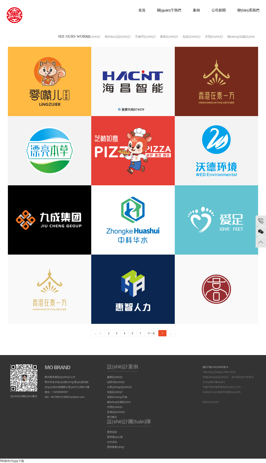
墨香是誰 (112, 431)
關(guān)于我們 (169, 10)
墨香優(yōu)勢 (115, 436)
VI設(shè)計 (93, 36)
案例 (196, 10)
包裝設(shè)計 (191, 36)
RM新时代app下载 (12, 461)
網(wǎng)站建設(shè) (241, 36)
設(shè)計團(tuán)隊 (129, 421)
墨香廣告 (226, 402)
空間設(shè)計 (214, 36)
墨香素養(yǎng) (115, 446)
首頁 (141, 10)
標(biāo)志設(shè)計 (118, 36)
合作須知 (112, 441)
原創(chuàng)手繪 (117, 397)
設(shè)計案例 (122, 366)
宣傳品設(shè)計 (116, 411)
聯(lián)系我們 (248, 10)
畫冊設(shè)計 (169, 36)
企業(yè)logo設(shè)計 (119, 387)
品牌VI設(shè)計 (116, 382)
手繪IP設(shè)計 (145, 36)
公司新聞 (219, 10)
